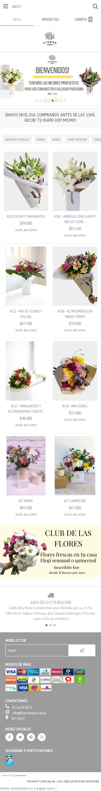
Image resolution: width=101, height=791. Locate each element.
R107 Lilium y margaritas (26, 216)
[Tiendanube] (14, 776)
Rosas (56, 139)
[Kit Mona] (26, 494)
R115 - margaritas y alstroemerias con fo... (26, 409)
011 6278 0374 (22, 707)
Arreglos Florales (17, 139)
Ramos (41, 139)
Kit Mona (26, 500)
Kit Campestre (75, 500)
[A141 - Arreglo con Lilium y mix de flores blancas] (75, 209)
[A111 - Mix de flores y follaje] (26, 304)
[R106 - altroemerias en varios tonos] (75, 304)
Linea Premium (77, 139)
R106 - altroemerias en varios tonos (75, 314)
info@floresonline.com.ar (29, 712)
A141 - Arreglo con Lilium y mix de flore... (75, 219)
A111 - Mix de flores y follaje (26, 314)
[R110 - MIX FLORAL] (75, 399)
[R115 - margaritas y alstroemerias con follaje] (26, 399)
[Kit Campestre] (75, 494)
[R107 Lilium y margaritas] (26, 209)
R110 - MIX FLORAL (75, 406)
